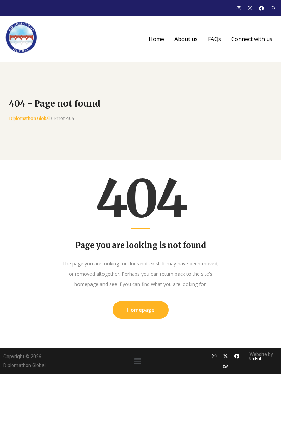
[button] (137, 360)
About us (186, 39)
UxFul (255, 358)
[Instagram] (239, 8)
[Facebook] (261, 8)
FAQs (214, 39)
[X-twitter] (250, 8)
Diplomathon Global (29, 118)
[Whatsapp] (273, 8)
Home (156, 39)
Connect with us (251, 39)
